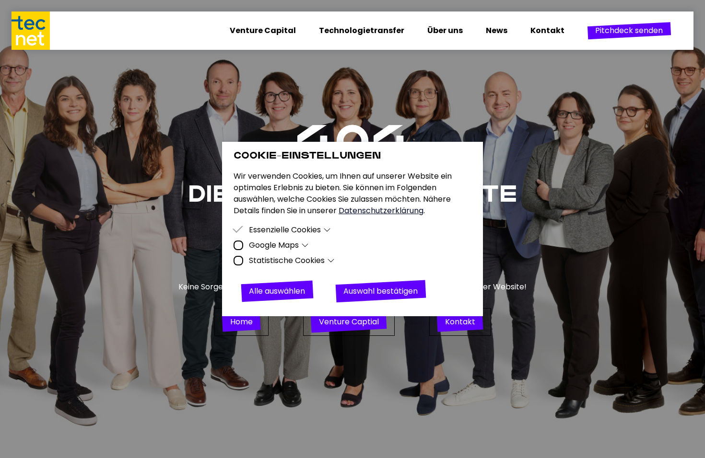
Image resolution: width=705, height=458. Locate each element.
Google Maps (274, 245)
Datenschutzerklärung (381, 210)
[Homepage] (36, 30)
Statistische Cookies (287, 260)
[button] (629, 30)
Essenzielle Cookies (285, 229)
